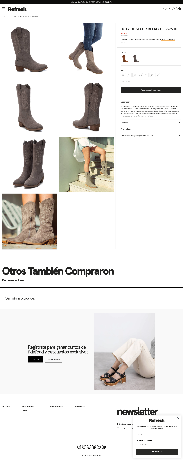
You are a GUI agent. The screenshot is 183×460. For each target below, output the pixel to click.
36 (130, 75)
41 (158, 75)
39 (147, 75)
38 (141, 75)
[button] (179, 8)
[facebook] (84, 447)
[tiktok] (99, 447)
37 (135, 75)
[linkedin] (104, 447)
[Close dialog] (178, 418)
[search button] (173, 8)
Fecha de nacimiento (144, 440)
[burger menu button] (3, 8)
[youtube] (94, 447)
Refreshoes (6, 17)
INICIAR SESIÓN (54, 359)
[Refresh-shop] (17, 9)
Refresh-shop (94, 455)
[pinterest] (89, 447)
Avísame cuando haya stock (150, 90)
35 (124, 75)
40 (152, 75)
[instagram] (79, 447)
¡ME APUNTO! (157, 452)
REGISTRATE (35, 359)
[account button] (176, 8)
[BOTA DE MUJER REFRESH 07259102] (125, 59)
